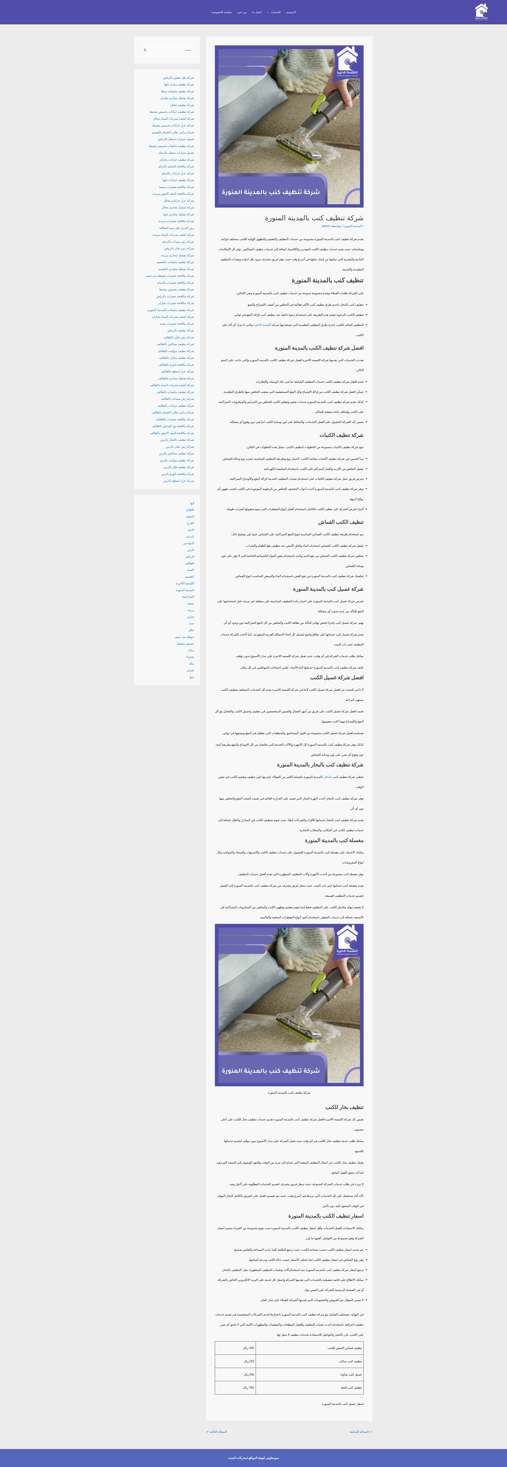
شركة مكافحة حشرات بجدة (177, 323)
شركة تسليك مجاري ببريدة (177, 255)
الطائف (189, 563)
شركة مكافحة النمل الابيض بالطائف (172, 433)
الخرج (190, 523)
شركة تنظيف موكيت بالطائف (176, 351)
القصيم (189, 576)
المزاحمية (188, 596)
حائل (191, 630)
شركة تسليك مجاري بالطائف (176, 378)
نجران (190, 670)
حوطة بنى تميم (184, 637)
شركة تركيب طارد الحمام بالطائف (173, 412)
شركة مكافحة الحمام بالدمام (176, 166)
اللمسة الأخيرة (185, 583)
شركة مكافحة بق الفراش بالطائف (173, 426)
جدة (191, 623)
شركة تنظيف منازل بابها (179, 84)
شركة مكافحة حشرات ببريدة (176, 221)
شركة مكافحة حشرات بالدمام (175, 282)
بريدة (191, 610)
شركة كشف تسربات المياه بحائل (173, 118)
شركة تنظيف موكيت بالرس (177, 460)
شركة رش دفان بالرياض (179, 248)
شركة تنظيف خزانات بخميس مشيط (172, 112)
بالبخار (327, 777)
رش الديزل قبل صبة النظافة (176, 228)
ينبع (192, 677)
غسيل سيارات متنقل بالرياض (176, 139)
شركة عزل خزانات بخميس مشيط (173, 125)
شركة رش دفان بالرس (180, 446)
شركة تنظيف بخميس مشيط (176, 289)
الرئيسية (291, 12)
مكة (191, 663)
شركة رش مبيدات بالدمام (178, 241)
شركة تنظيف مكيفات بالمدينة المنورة (170, 310)
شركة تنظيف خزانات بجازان (176, 159)
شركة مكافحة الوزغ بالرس (177, 474)
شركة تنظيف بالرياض (180, 330)
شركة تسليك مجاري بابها (178, 214)
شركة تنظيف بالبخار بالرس (177, 440)
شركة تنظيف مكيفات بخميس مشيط (171, 146)
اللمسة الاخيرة (262, 325)
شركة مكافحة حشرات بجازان (176, 303)
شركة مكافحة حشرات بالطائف (175, 419)
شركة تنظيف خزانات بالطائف (175, 405)
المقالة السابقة (361, 1431)
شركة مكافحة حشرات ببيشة (176, 187)
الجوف (190, 516)
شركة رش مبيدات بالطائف (177, 399)
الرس (190, 550)
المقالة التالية (216, 1431)
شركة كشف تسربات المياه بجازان (173, 317)
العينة (190, 570)
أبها (192, 503)
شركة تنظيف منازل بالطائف (176, 358)
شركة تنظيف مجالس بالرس (176, 453)
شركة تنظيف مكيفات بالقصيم (175, 262)
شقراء (190, 657)
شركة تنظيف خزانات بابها (178, 180)
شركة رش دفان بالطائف (179, 337)
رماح (191, 650)
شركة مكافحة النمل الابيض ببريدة (173, 194)
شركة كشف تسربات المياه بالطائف (172, 385)
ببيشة (190, 603)
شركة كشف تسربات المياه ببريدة (173, 235)
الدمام (190, 536)
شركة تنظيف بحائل (182, 105)
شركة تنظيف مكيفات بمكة (177, 91)
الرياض (189, 556)
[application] (269, 12)
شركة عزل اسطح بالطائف (177, 371)
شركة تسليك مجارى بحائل (178, 207)
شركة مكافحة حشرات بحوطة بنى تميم (170, 276)
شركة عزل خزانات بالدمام (178, 173)
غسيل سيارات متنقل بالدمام (176, 153)
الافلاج (190, 510)
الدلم (191, 530)
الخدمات (276, 12)
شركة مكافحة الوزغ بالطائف (176, 364)
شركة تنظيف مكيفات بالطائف (175, 392)
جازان (190, 617)
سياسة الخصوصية (221, 12)
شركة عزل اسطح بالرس (178, 481)
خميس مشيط (185, 643)
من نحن (242, 12)
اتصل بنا (257, 12)
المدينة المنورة (352, 226)
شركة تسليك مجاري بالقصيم (176, 269)
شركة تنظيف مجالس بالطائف (175, 344)
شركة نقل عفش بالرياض (178, 77)
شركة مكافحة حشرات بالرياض (175, 296)
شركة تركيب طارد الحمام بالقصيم (173, 132)
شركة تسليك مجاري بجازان (177, 98)
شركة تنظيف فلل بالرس (179, 467)
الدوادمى (188, 543)
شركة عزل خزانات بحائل (179, 200)
